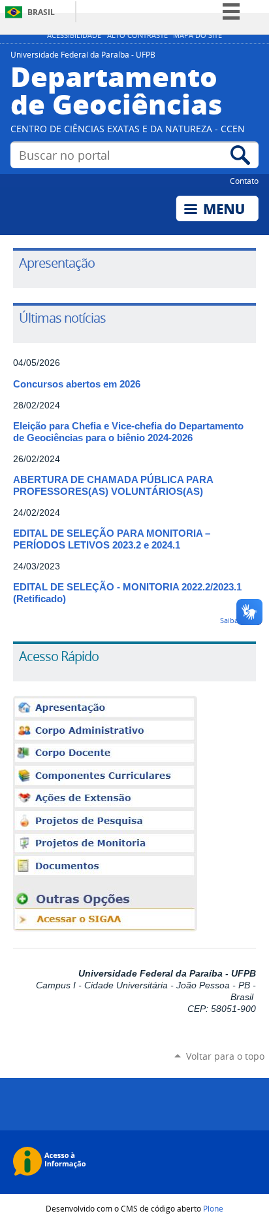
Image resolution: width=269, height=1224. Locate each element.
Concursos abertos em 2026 (76, 384)
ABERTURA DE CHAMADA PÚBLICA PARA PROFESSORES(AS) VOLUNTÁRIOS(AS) (113, 486)
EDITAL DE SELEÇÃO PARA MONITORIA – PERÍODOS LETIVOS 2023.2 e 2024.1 (111, 539)
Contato (244, 180)
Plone (213, 1208)
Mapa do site (197, 35)
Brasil (41, 12)
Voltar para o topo (225, 1056)
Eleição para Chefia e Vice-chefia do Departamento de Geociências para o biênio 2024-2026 (128, 432)
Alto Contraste (137, 35)
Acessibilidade (74, 35)
